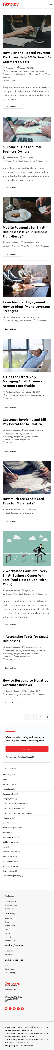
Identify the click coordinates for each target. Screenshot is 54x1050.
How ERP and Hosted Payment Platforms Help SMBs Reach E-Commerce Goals (27, 57)
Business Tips (16, 71)
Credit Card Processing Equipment (16, 813)
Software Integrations (21, 439)
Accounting (10, 395)
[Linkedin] (22, 1008)
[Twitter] (6, 1008)
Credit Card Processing (11, 808)
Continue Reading (14, 105)
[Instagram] (18, 1008)
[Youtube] (14, 1008)
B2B (7, 71)
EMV (4, 823)
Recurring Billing (37, 74)
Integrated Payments (22, 436)
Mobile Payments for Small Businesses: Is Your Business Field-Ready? (25, 231)
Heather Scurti (12, 157)
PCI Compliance (9, 861)
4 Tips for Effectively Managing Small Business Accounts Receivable (22, 381)
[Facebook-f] (10, 1008)
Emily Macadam (12, 242)
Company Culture (9, 794)
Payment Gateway (10, 851)
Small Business (25, 161)
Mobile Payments (13, 246)
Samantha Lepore (13, 430)
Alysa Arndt (10, 68)
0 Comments (11, 80)
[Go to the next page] (47, 717)
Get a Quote (27, 749)
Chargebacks (8, 789)
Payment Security (9, 856)
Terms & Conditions (26, 1045)
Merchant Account (20, 74)
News (5, 847)
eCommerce (29, 71)
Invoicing (6, 832)
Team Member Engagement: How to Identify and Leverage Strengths (26, 306)
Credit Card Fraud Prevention (14, 803)
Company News (9, 799)
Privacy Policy (10, 1045)
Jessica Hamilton (13, 392)
